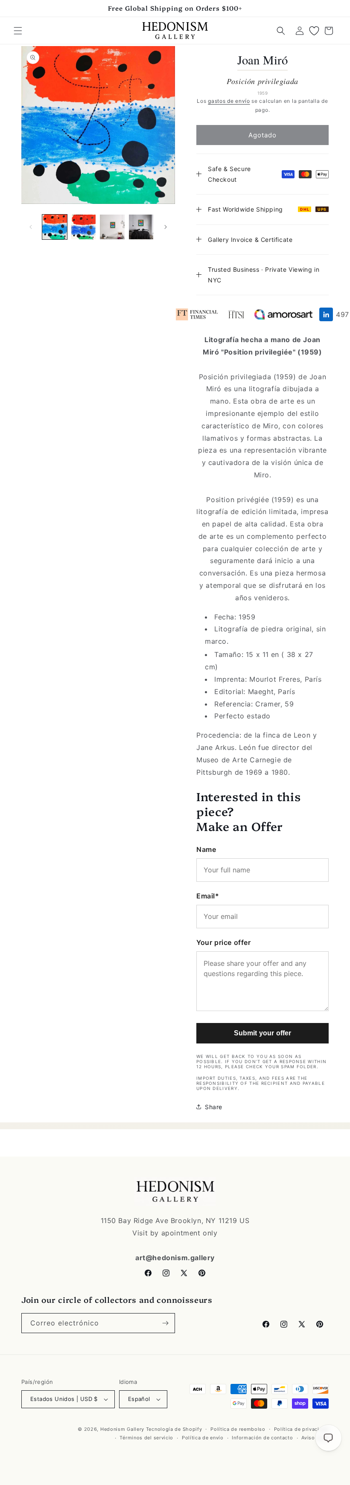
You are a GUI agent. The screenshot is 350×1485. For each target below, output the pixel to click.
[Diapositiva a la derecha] (165, 227)
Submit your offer (263, 1033)
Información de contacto (262, 1438)
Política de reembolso (237, 1429)
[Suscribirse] (165, 1323)
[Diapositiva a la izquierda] (30, 227)
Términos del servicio (146, 1438)
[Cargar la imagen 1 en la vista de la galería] (54, 227)
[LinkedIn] (326, 314)
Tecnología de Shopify (174, 1429)
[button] (18, 30)
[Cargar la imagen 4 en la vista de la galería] (141, 227)
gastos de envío (229, 101)
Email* (207, 896)
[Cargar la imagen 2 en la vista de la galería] (83, 227)
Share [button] (213, 1106)
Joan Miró (262, 59)
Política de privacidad (301, 1429)
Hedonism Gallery (122, 1429)
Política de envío (203, 1438)
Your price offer (223, 942)
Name (206, 849)
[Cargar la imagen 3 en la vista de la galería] (112, 227)
